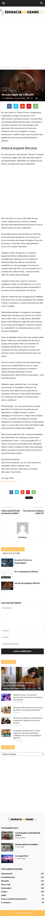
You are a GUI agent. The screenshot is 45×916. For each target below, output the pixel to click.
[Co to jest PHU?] (7, 859)
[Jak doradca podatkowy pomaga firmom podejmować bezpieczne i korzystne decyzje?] (6, 720)
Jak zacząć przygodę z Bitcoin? (27, 583)
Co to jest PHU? (21, 856)
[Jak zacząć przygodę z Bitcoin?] (7, 586)
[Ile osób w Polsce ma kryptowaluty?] (7, 563)
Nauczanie (5, 881)
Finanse (4, 91)
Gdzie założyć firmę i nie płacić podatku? (10, 511)
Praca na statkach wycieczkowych (14, 899)
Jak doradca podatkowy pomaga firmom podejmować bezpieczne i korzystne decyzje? (27, 720)
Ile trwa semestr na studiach (26, 844)
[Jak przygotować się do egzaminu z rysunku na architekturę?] (22, 678)
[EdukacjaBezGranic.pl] (22, 12)
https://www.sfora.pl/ (9, 481)
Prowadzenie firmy (8, 877)
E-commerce (6, 902)
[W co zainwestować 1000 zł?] (7, 574)
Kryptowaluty (12, 91)
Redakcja (9, 98)
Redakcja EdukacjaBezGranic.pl (14, 688)
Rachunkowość (6, 874)
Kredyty (4, 892)
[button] (41, 3)
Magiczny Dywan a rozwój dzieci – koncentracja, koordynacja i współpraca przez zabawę (27, 697)
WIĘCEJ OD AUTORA (11, 553)
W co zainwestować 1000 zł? (26, 571)
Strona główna (6, 67)
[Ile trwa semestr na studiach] (7, 847)
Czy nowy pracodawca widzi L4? (33, 511)
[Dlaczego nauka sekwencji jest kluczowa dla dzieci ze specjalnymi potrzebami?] (6, 710)
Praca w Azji (5, 884)
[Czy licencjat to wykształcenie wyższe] (7, 836)
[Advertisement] (22, 41)
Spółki (3, 895)
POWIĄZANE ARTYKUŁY (13, 549)
